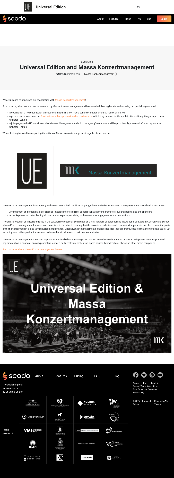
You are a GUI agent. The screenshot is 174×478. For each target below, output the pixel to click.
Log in (164, 19)
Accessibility (138, 392)
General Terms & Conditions (145, 386)
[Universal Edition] (45, 7)
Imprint (154, 383)
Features (113, 19)
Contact (136, 383)
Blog (148, 19)
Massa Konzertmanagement (99, 74)
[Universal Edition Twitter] (144, 374)
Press (145, 383)
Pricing (127, 19)
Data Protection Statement (145, 389)
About (100, 19)
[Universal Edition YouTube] (160, 374)
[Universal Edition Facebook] (135, 374)
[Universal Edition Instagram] (152, 374)
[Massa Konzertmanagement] (87, 303)
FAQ (139, 19)
